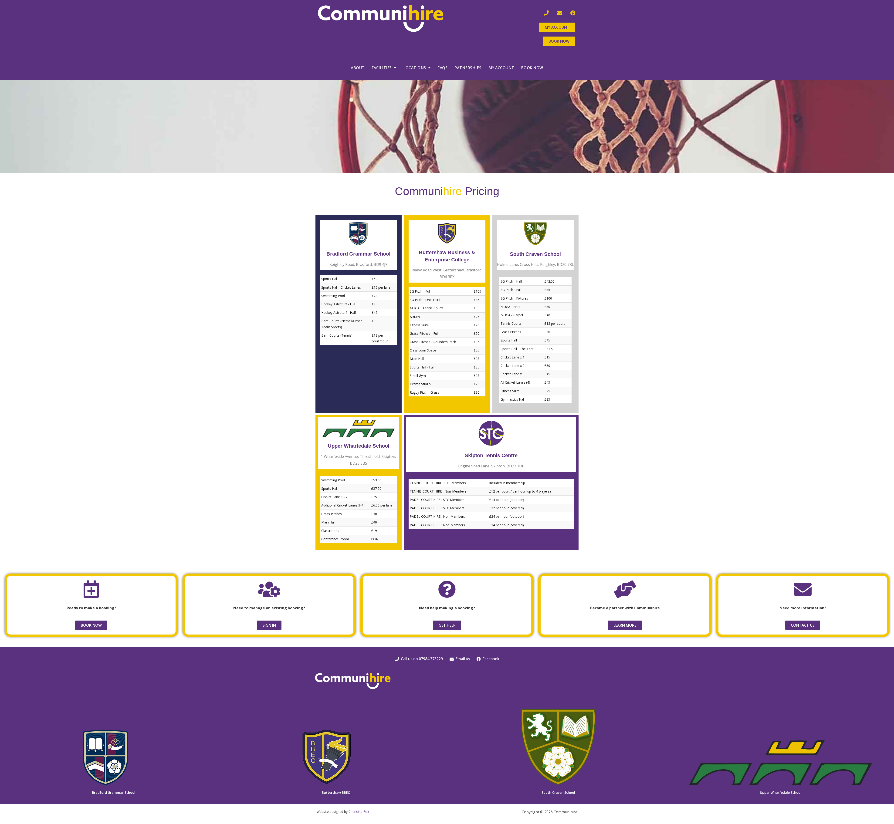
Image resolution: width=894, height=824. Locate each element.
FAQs (442, 67)
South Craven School (535, 254)
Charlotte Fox (359, 811)
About (358, 67)
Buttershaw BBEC (336, 792)
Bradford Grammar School (358, 254)
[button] (384, 67)
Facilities (382, 67)
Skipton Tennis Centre (491, 455)
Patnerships (467, 67)
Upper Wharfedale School (358, 446)
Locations (414, 67)
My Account (501, 67)
